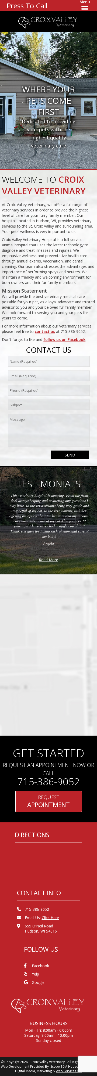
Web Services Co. (69, 1071)
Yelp (35, 974)
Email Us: (42, 917)
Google (38, 982)
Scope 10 (57, 1066)
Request (48, 801)
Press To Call (26, 5)
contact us (45, 331)
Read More (48, 559)
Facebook (40, 965)
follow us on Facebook (64, 339)
